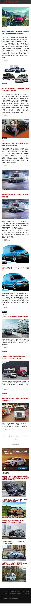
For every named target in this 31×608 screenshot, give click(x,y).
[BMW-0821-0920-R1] (15, 459)
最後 (15, 439)
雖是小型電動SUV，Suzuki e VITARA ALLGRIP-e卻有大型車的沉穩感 (13, 521)
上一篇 (10, 436)
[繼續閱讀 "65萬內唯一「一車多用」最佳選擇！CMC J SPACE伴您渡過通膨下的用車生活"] (14, 574)
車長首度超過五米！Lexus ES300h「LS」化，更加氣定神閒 (14, 542)
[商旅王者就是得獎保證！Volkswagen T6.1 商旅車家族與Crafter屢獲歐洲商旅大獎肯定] (15, 16)
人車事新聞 (4, 26)
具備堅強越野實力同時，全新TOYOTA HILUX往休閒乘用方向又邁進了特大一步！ (15, 500)
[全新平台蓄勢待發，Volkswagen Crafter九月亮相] (15, 253)
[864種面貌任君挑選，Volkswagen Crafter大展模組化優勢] (15, 180)
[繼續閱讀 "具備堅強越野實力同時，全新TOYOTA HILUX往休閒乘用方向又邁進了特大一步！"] (14, 510)
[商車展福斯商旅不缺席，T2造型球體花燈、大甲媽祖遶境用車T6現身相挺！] (15, 128)
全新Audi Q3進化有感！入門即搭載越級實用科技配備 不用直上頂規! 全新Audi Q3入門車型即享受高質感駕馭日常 (15, 478)
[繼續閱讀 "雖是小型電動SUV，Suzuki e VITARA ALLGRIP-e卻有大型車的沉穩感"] (14, 532)
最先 (5, 436)
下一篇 (25, 436)
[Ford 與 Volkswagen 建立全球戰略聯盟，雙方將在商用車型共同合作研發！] (15, 74)
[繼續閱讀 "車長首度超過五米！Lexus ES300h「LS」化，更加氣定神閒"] (14, 553)
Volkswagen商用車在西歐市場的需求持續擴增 (15, 316)
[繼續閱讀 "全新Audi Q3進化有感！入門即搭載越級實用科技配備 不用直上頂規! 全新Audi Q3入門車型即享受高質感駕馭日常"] (14, 489)
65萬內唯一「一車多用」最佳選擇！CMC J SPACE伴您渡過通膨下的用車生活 (14, 563)
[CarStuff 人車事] (13, 0)
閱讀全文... (7, 61)
